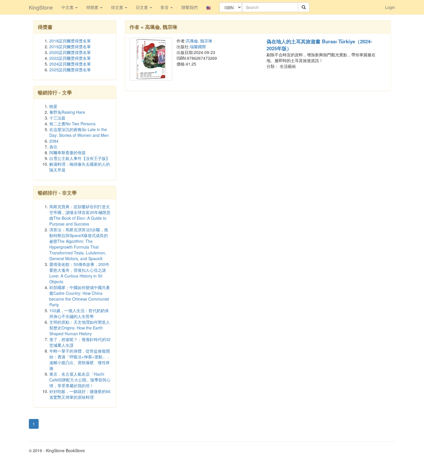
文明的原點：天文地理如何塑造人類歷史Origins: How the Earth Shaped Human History (79, 327)
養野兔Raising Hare (67, 112)
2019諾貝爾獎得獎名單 (70, 46)
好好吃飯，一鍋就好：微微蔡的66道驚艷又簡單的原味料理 (79, 394)
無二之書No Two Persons (72, 123)
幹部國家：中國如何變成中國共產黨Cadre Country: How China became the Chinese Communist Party (79, 296)
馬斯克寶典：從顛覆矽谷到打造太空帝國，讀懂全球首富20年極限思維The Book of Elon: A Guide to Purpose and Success (79, 215)
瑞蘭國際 (198, 46)
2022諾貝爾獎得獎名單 (70, 58)
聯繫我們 (189, 7)
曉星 (53, 106)
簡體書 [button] (93, 7)
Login (390, 7)
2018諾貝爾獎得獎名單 (70, 41)
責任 (53, 147)
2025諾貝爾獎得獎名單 (70, 69)
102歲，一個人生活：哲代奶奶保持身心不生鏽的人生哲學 (79, 313)
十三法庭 (57, 118)
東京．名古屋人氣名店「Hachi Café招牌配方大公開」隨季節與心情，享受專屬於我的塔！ (79, 379)
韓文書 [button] (117, 7)
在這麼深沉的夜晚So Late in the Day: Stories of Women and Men (79, 132)
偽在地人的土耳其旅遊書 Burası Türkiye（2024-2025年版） (319, 45)
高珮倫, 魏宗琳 (199, 41)
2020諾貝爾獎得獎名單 (70, 52)
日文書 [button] (142, 7)
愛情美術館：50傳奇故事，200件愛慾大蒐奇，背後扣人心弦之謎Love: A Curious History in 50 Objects (79, 272)
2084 (54, 141)
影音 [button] (165, 7)
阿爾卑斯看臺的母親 (67, 152)
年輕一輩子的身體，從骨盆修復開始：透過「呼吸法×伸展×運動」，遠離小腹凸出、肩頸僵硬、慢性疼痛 (79, 359)
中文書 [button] (68, 7)
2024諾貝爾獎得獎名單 (70, 64)
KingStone (41, 7)
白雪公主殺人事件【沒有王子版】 (79, 158)
